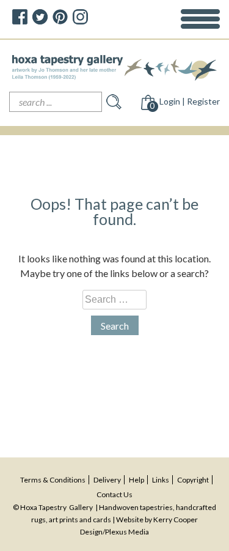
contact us (114, 494)
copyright (193, 479)
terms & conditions (52, 479)
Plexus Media (127, 531)
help (136, 479)
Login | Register (189, 101)
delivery (107, 479)
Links (160, 479)
